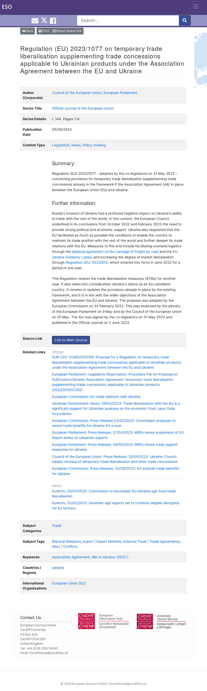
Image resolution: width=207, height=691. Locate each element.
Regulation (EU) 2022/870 (87, 262)
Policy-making (94, 145)
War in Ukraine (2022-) (110, 557)
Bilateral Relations (66, 541)
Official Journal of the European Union (83, 108)
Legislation (60, 145)
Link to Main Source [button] (71, 340)
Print (45, 31)
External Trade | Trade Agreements (151, 541)
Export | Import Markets (102, 541)
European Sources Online (89, 683)
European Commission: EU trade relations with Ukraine (96, 397)
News (76, 145)
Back (29, 31)
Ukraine (58, 568)
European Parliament (120, 93)
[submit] (185, 20)
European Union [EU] (69, 583)
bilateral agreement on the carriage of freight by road (115, 252)
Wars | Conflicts (64, 546)
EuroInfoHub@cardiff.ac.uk (49, 653)
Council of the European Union (76, 93)
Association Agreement (71, 557)
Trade (56, 526)
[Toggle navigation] (196, 6)
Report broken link (69, 31)
